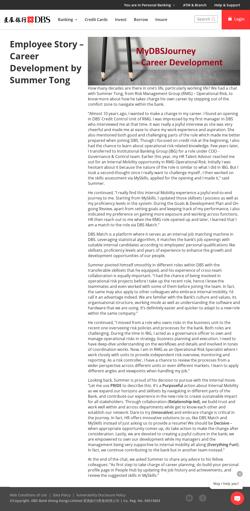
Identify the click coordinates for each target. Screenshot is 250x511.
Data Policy (62, 495)
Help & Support (227, 5)
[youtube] (189, 497)
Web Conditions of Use (28, 495)
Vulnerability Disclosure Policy (100, 495)
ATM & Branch (195, 5)
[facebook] (202, 497)
